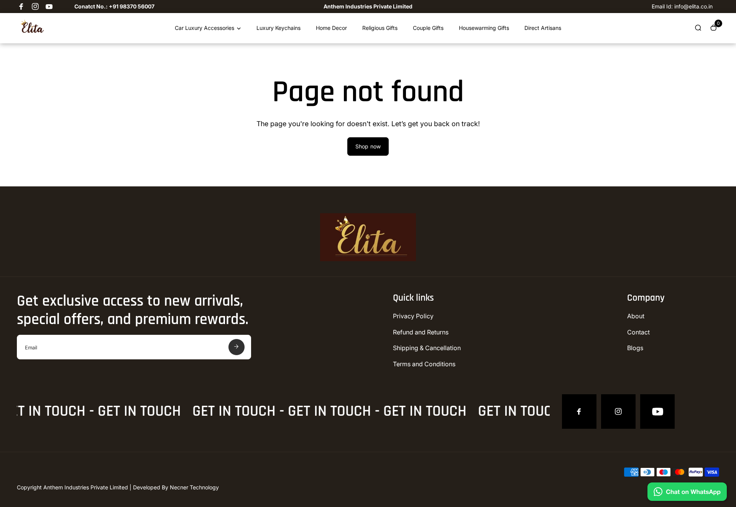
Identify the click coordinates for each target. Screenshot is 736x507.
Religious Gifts (380, 28)
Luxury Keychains (278, 28)
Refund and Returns (421, 332)
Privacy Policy (413, 316)
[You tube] (49, 6)
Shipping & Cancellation (427, 348)
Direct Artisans (542, 28)
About (635, 316)
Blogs (635, 348)
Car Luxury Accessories (204, 28)
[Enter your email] (236, 347)
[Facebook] (21, 6)
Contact (638, 332)
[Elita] (32, 32)
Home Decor (331, 28)
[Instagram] (35, 6)
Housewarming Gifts (484, 28)
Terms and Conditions (424, 364)
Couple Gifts (428, 28)
